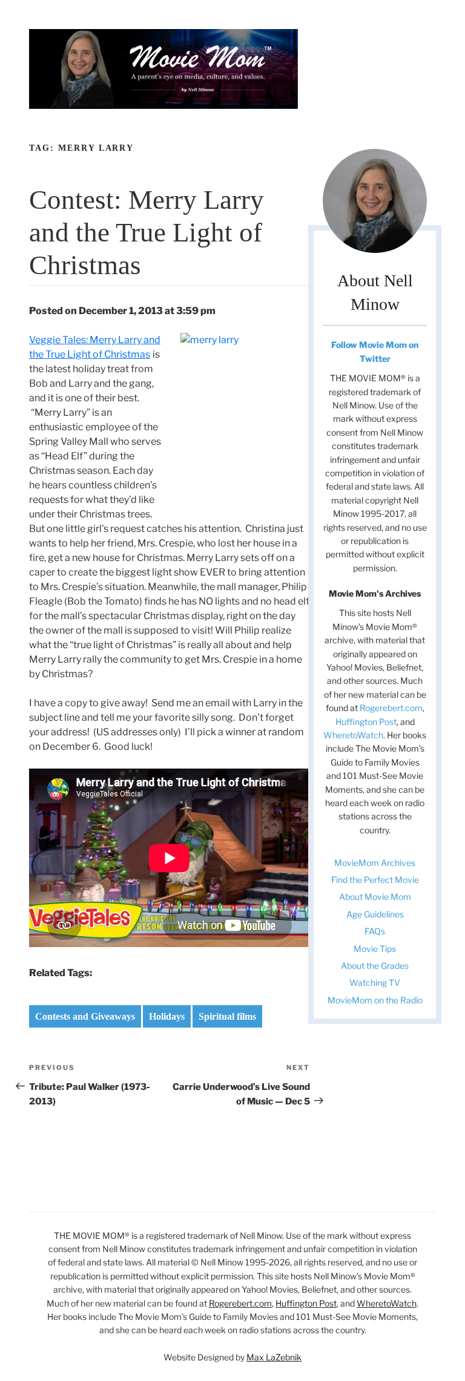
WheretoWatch (353, 735)
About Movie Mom (375, 896)
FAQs (374, 931)
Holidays (167, 1016)
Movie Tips (375, 948)
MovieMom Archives (374, 863)
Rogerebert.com (391, 708)
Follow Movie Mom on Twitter (374, 351)
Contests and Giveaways (85, 1016)
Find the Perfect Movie (375, 879)
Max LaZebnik (274, 1357)
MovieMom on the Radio (375, 1000)
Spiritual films (227, 1016)
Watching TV (374, 982)
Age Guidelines (375, 914)
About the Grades (375, 965)
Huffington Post (366, 722)
